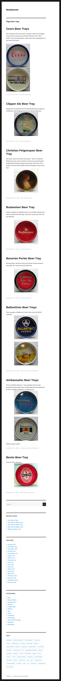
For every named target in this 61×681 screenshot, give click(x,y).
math (39, 653)
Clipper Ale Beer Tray (20, 103)
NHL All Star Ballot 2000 (15, 527)
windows (33, 663)
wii (28, 663)
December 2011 (12, 547)
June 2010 (11, 564)
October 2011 (12, 551)
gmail (40, 650)
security (9, 660)
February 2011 (12, 560)
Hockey (10, 609)
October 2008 (12, 582)
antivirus (37, 640)
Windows (11, 622)
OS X (14, 657)
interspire (28, 653)
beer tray (22, 94)
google (9, 653)
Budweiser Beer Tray (20, 207)
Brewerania (28, 94)
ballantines (24, 370)
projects (30, 657)
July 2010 (10, 562)
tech (31, 660)
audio (8, 643)
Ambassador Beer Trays (22, 380)
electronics (17, 650)
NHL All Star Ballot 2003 (15, 524)
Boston (36, 643)
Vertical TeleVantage (14, 620)
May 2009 (11, 571)
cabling (24, 647)
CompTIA (41, 647)
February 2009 (12, 575)
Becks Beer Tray (17, 457)
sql (27, 660)
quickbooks (38, 657)
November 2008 (13, 580)
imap (21, 653)
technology (11, 618)
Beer (17, 94)
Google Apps (12, 606)
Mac (9, 611)
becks (21, 492)
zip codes (10, 667)
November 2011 (12, 549)
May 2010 (11, 567)
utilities (18, 663)
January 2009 (12, 578)
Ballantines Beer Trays (21, 307)
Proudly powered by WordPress (20, 676)
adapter (9, 640)
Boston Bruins (12, 600)
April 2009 (11, 573)
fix (23, 650)
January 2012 (12, 544)
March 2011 (11, 558)
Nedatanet (12, 9)
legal (34, 653)
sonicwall (22, 660)
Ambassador (23, 448)
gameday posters (31, 650)
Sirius (9, 613)
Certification (12, 602)
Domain (9, 650)
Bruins (18, 647)
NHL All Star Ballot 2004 (15, 522)
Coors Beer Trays (17, 28)
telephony (38, 660)
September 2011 (13, 553)
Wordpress (11, 624)
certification (32, 647)
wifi (24, 663)
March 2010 (11, 569)
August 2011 (11, 555)
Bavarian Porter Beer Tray (23, 258)
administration (18, 640)
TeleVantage (11, 663)
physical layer (21, 657)
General (10, 604)
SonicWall (11, 615)
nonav (9, 657)
